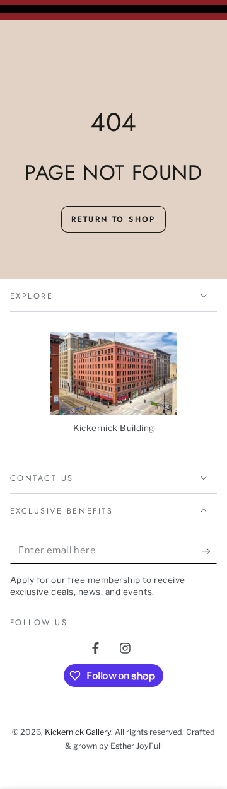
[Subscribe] (209, 550)
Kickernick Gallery (78, 732)
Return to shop (113, 219)
